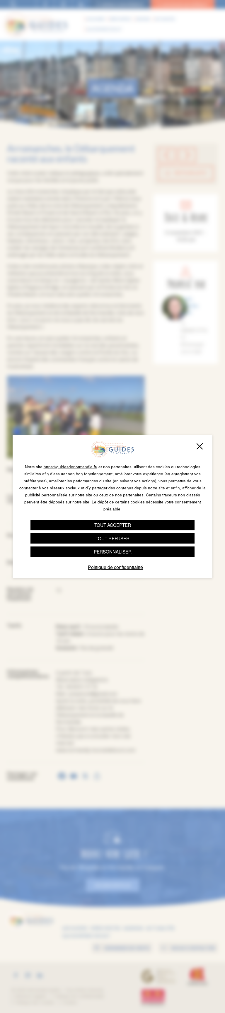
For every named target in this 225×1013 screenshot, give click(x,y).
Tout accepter (112, 525)
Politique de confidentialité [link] (115, 567)
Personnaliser (113, 551)
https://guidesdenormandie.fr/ (70, 466)
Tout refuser (112, 538)
